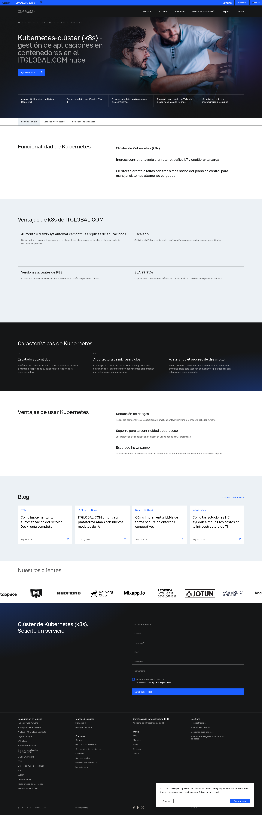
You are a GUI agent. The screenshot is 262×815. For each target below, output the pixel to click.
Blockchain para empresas (203, 732)
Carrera (78, 740)
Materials (137, 740)
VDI (19, 770)
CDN (20, 761)
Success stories (82, 758)
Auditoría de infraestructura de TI (148, 723)
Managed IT (80, 723)
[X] (142, 808)
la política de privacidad (161, 683)
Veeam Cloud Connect (28, 788)
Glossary (137, 749)
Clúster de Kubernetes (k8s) (31, 766)
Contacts (79, 753)
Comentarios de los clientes (88, 749)
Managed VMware (83, 727)
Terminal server (25, 779)
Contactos (227, 3)
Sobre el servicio (29, 122)
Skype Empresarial (26, 757)
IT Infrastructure (198, 723)
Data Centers (81, 767)
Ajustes (166, 801)
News (135, 744)
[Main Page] (19, 22)
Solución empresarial (200, 727)
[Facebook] (134, 808)
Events (136, 753)
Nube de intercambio (27, 745)
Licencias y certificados (55, 122)
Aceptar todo (240, 801)
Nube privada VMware (28, 723)
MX (255, 2)
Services (27, 22)
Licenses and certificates (87, 763)
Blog (135, 735)
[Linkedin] (138, 808)
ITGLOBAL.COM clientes (86, 744)
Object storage (25, 736)
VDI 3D (21, 775)
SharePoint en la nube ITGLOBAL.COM (28, 751)
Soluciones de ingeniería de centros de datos (207, 737)
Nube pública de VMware (29, 727)
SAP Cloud (22, 741)
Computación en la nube (45, 22)
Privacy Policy (81, 808)
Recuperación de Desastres (30, 784)
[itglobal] (26, 11)
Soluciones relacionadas (83, 122)
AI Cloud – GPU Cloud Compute (32, 732)
